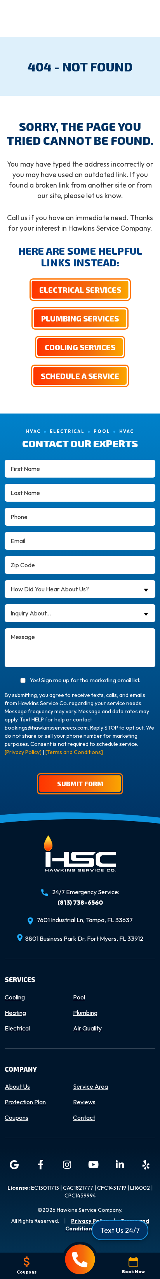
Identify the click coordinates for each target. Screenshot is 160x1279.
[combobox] (80, 589)
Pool (79, 997)
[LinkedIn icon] (119, 1165)
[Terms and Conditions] (74, 752)
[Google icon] (14, 1165)
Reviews (84, 1102)
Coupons (16, 1117)
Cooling (15, 997)
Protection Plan (25, 1102)
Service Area (90, 1086)
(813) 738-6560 (80, 902)
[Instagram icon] (66, 1165)
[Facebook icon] (40, 1165)
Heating (15, 1013)
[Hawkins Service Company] (80, 860)
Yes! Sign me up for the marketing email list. (85, 680)
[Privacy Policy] (23, 752)
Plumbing (85, 1013)
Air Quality (87, 1028)
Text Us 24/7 (120, 1230)
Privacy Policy (89, 1220)
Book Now (133, 1271)
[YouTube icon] (93, 1165)
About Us (17, 1086)
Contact (84, 1117)
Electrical (17, 1028)
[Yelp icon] (146, 1165)
